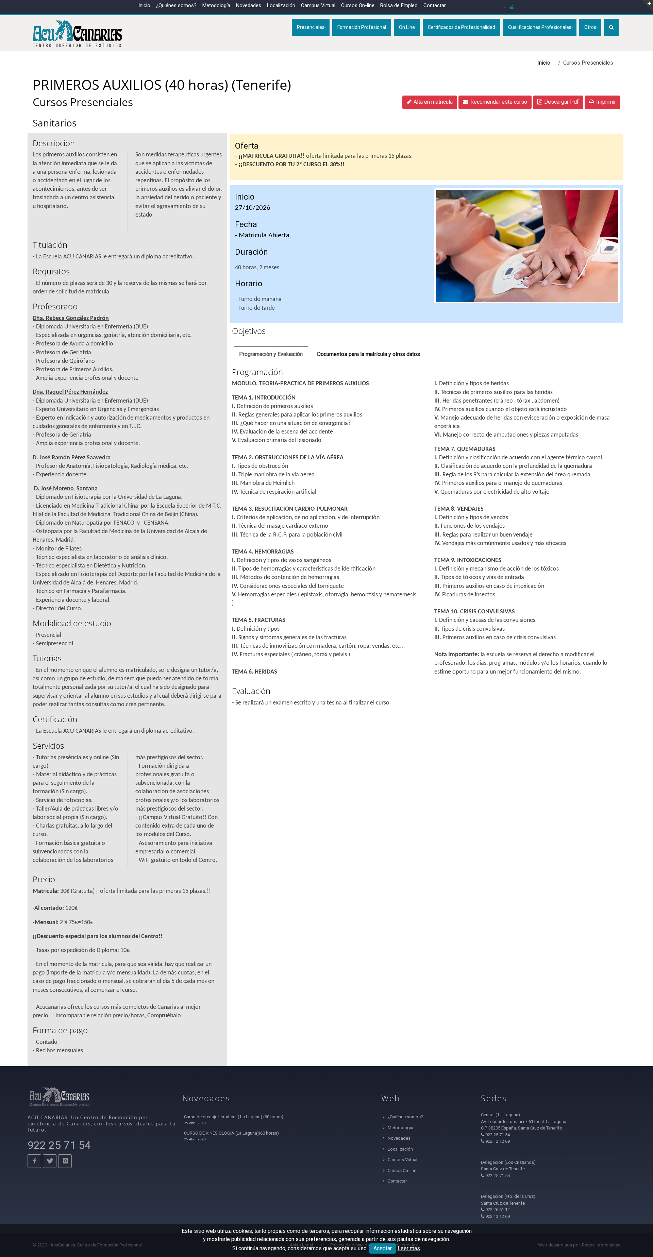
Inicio (144, 5)
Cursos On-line (401, 1170)
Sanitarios (55, 122)
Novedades (248, 5)
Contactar (434, 5)
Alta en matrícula (433, 102)
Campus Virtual (318, 5)
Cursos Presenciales (83, 102)
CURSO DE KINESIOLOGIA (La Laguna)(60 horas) (231, 1133)
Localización (281, 5)
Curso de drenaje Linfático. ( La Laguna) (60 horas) (233, 1116)
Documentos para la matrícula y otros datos (368, 354)
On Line (407, 27)
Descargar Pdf (561, 102)
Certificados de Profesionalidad (461, 27)
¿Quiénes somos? (176, 5)
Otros (590, 27)
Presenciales (310, 27)
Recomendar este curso (498, 102)
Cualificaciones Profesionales (539, 27)
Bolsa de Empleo (399, 5)
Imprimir (606, 102)
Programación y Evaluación (271, 354)
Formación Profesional (361, 27)
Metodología (216, 5)
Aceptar (382, 1248)
